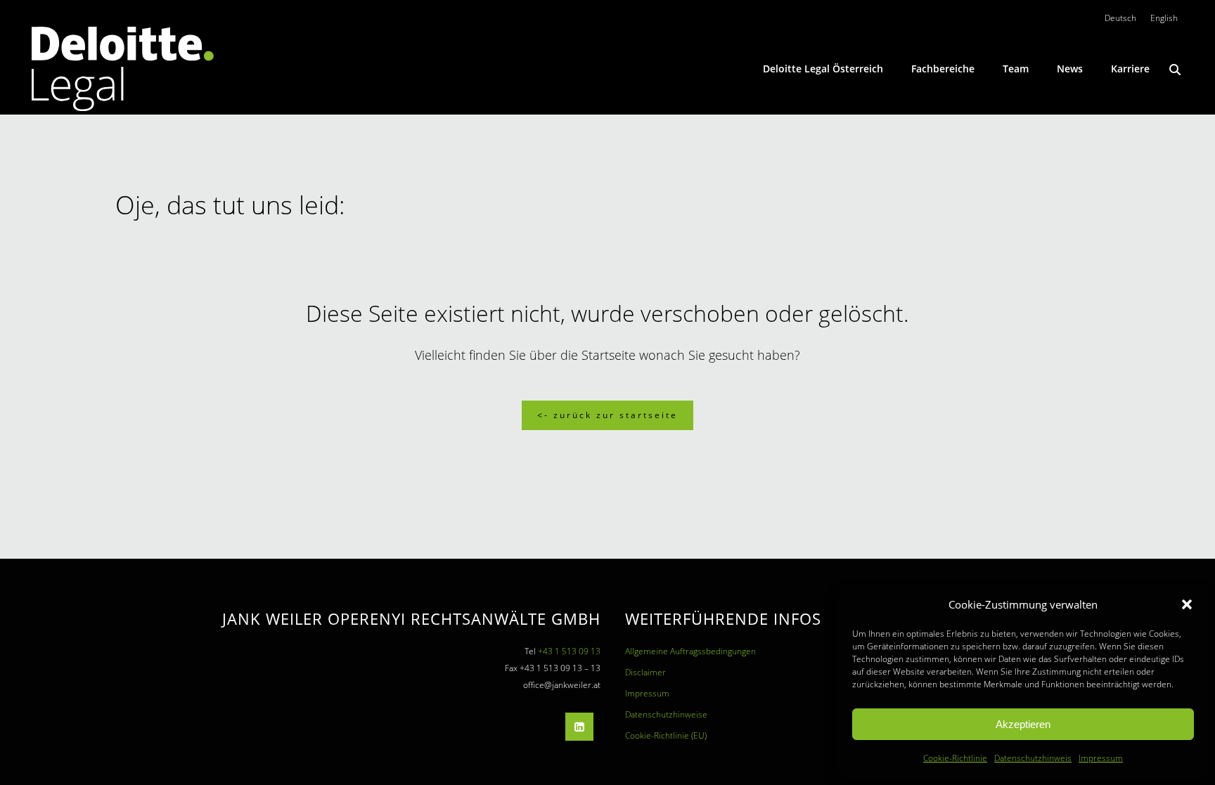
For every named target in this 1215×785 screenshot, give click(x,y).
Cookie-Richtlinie (955, 758)
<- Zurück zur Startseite (607, 415)
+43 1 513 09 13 (569, 651)
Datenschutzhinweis (1033, 758)
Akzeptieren (1023, 724)
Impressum (1101, 758)
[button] (1187, 604)
